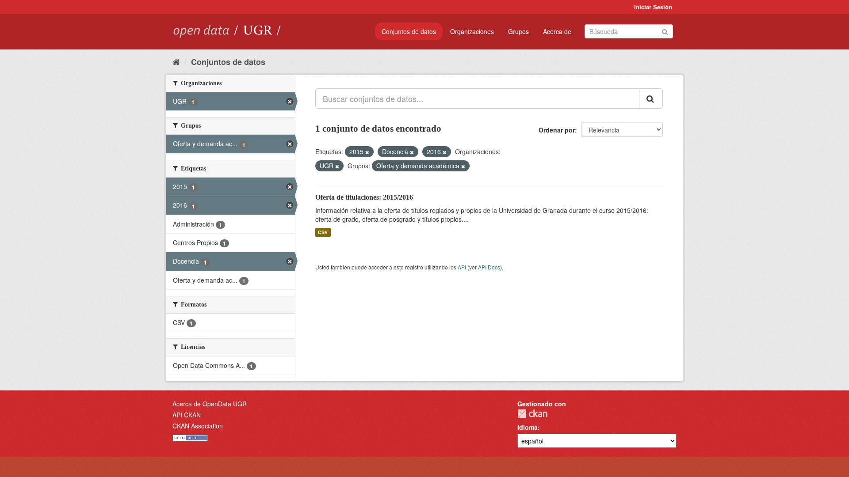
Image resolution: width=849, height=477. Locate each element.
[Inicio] (176, 61)
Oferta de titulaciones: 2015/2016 (364, 197)
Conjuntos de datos (409, 31)
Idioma (527, 427)
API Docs (489, 267)
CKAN (532, 413)
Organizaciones (472, 31)
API (462, 267)
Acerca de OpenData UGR (209, 403)
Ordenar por (557, 129)
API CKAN (186, 414)
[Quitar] (367, 151)
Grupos (518, 31)
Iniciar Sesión (653, 7)
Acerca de (557, 31)
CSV (323, 232)
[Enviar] (665, 30)
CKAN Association (197, 425)
